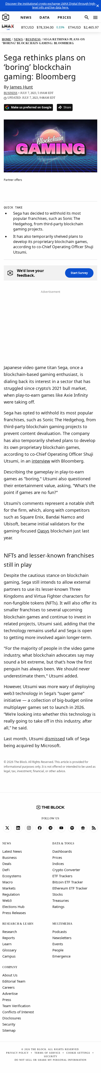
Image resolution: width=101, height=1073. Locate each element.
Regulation (11, 894)
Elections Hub (13, 906)
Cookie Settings (78, 1053)
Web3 (7, 900)
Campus (9, 956)
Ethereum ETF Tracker (69, 888)
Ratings (58, 906)
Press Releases (14, 913)
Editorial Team (13, 981)
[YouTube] (61, 828)
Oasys (43, 531)
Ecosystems (11, 876)
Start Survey (79, 273)
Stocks (57, 894)
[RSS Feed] (93, 828)
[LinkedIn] (18, 828)
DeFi (6, 870)
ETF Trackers (62, 876)
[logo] (5, 17)
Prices (57, 857)
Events (57, 944)
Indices (58, 863)
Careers (8, 987)
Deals (6, 863)
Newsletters (61, 938)
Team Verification (16, 1006)
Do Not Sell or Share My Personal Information (50, 1060)
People (57, 950)
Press (6, 999)
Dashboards (62, 851)
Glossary (9, 950)
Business (9, 857)
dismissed (55, 738)
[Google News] (83, 828)
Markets (9, 888)
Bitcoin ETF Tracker (67, 882)
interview (41, 461)
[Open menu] (95, 17)
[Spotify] (72, 828)
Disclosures (11, 1018)
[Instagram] (29, 828)
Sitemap (9, 1030)
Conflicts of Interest (18, 1012)
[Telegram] (50, 828)
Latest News (12, 851)
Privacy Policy (17, 1053)
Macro (7, 882)
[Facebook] (39, 828)
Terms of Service (47, 1053)
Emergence (61, 956)
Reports (8, 938)
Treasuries (60, 900)
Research (9, 931)
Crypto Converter (66, 870)
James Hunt (21, 87)
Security (8, 1024)
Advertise (10, 993)
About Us (9, 975)
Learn (7, 944)
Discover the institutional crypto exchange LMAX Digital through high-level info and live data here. (50, 5)
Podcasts (59, 931)
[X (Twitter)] (7, 828)
